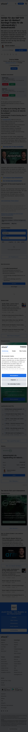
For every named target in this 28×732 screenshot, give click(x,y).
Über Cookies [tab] (22, 351)
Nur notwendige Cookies (14, 384)
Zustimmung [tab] (5, 351)
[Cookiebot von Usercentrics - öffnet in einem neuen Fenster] (20, 347)
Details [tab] (14, 351)
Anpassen (13, 379)
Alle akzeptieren (14, 375)
